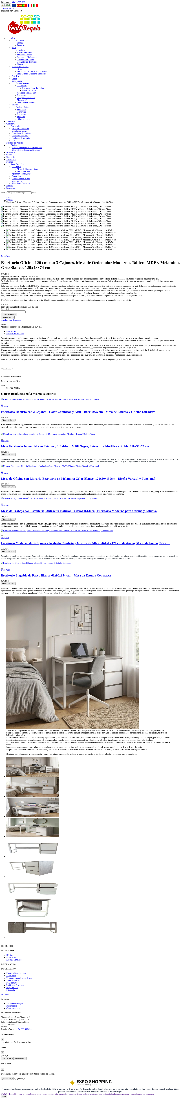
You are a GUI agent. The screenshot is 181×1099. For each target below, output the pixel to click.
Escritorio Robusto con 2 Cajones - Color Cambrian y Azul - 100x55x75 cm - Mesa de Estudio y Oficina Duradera (78, 412)
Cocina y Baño (20, 107)
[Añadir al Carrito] (2, 404)
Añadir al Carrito (8, 420)
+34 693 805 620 (17, 2)
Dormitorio (18, 50)
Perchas (20, 43)
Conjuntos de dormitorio (27, 62)
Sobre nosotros (12, 980)
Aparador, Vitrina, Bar (26, 93)
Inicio (10, 38)
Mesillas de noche (24, 55)
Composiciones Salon (26, 97)
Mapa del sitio (12, 987)
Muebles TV (22, 100)
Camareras (21, 112)
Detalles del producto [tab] (15, 334)
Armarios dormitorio (25, 52)
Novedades (11, 957)
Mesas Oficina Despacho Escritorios (32, 71)
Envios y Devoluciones (16, 973)
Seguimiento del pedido (16, 1003)
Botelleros (16, 76)
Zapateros (21, 45)
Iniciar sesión (11, 1006)
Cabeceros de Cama (25, 59)
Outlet (14, 78)
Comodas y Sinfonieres (26, 57)
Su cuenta (5, 994)
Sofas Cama (17, 81)
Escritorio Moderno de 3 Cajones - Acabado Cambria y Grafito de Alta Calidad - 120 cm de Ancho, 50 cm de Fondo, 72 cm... (85, 543)
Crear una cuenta (13, 1008)
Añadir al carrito (9, 315)
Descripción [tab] (11, 331)
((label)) (4, 1055)
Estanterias (21, 95)
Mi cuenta (10, 990)
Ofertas (9, 955)
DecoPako (5, 256)
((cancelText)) (7, 1058)
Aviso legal (11, 976)
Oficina (17, 69)
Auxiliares (18, 40)
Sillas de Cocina (23, 119)
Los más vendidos (13, 960)
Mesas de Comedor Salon (33, 88)
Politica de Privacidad (15, 985)
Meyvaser (5, 406)
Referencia (6, 377)
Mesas (22, 86)
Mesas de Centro (29, 90)
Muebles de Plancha (20, 66)
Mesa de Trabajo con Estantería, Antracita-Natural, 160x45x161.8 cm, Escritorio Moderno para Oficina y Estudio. (79, 511)
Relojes (15, 105)
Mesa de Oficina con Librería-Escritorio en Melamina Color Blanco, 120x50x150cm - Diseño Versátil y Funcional (78, 478)
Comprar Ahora (8, 317)
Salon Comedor (20, 83)
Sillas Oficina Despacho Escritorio (31, 74)
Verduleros (21, 109)
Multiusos (21, 116)
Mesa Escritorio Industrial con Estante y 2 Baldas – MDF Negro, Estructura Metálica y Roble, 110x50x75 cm (75, 446)
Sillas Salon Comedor (26, 102)
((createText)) (20, 1058)
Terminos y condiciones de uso (19, 978)
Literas (20, 64)
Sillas (14, 47)
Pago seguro (11, 983)
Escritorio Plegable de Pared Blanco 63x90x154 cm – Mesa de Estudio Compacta (56, 575)
